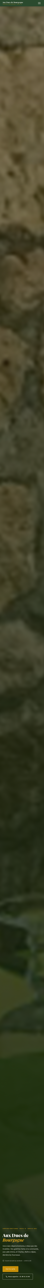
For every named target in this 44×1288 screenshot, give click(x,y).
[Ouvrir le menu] (39, 3)
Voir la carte (10, 1269)
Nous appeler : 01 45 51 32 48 (19, 1276)
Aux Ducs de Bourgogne (13, 3)
